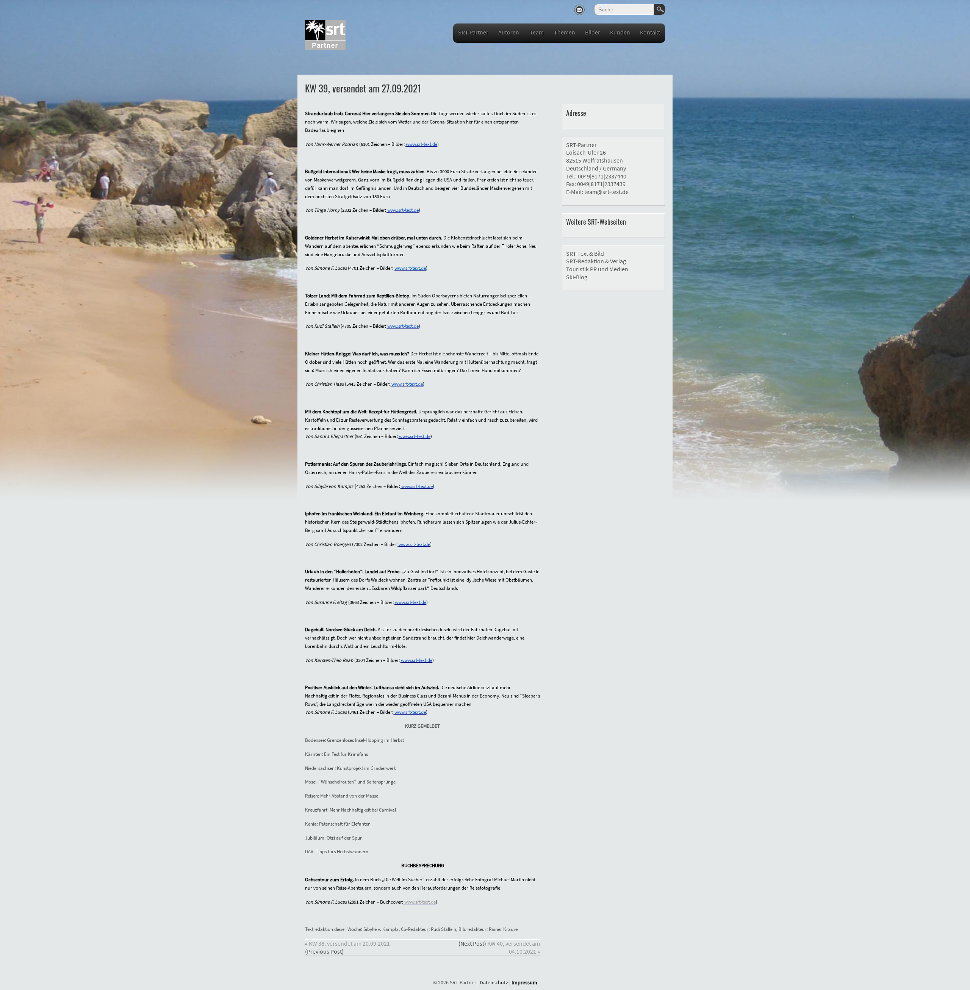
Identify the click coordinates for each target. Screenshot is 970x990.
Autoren (508, 32)
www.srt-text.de (420, 902)
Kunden (620, 32)
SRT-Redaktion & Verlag (596, 261)
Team (537, 32)
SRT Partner (473, 32)
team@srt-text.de (606, 191)
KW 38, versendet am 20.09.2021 (349, 943)
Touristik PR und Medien (597, 269)
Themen (564, 32)
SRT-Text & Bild (585, 253)
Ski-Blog (576, 277)
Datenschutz (494, 982)
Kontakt (650, 32)
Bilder (592, 32)
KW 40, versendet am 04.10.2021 (513, 947)
